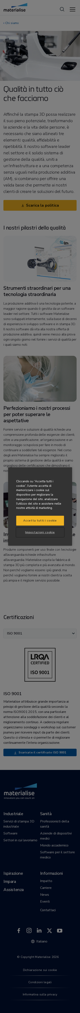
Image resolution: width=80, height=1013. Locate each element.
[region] (40, 506)
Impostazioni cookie (40, 532)
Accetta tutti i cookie (40, 521)
